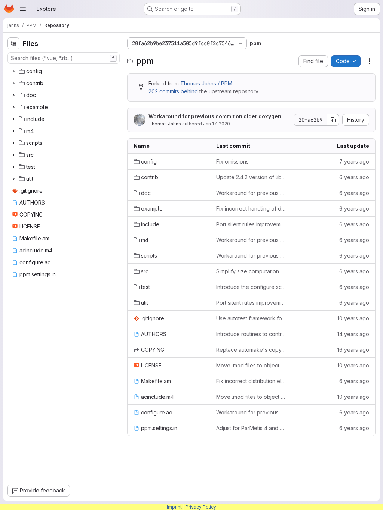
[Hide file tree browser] (13, 43)
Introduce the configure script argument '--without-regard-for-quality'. (251, 287)
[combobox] (63, 58)
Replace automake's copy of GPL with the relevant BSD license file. (251, 349)
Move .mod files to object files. (251, 365)
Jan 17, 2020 (216, 124)
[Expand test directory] (13, 166)
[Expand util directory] (13, 178)
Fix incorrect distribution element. (251, 381)
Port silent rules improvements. (251, 224)
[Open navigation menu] (23, 9)
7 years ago (354, 161)
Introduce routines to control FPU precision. (251, 334)
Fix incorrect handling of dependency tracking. (251, 208)
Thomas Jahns (164, 124)
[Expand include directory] (13, 119)
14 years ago (353, 334)
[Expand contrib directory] (13, 83)
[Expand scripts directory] (13, 143)
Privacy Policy (201, 507)
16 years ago (353, 349)
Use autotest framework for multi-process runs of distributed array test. (251, 318)
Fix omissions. (233, 161)
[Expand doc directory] (13, 95)
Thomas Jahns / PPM (206, 83)
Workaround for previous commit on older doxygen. (215, 116)
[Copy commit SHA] (333, 120)
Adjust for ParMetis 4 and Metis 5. (251, 428)
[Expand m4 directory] (13, 131)
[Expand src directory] (13, 154)
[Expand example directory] (13, 107)
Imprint (174, 507)
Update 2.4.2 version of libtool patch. (251, 177)
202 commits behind (173, 91)
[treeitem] (64, 71)
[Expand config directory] (13, 71)
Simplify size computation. (248, 271)
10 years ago (353, 318)
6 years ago (354, 177)
